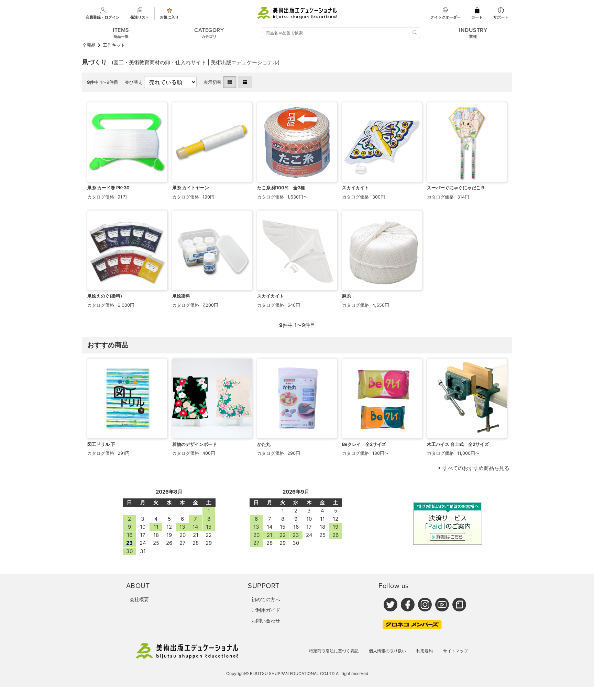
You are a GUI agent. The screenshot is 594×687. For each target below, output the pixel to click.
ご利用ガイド (265, 610)
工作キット (114, 45)
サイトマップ (455, 650)
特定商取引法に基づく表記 (334, 650)
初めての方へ (265, 599)
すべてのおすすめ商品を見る (475, 468)
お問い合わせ (265, 620)
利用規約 (424, 650)
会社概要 (139, 599)
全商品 (89, 45)
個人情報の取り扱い (387, 650)
